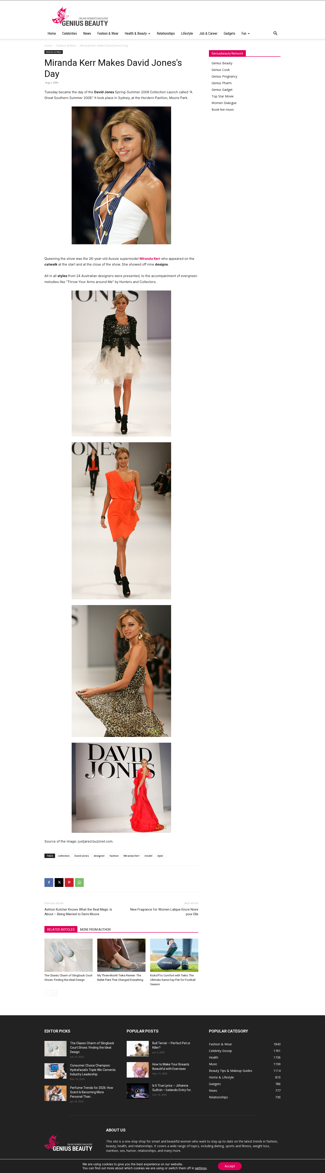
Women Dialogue (224, 103)
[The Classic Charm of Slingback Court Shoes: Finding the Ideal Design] (68, 955)
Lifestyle (187, 33)
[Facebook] (48, 882)
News (87, 33)
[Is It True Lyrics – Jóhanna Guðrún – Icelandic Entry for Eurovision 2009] (138, 1091)
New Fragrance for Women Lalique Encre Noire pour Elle (164, 911)
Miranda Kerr (132, 855)
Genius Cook (221, 70)
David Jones (82, 855)
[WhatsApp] (79, 882)
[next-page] (54, 993)
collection (64, 855)
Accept (230, 1166)
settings (200, 1168)
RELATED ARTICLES (61, 929)
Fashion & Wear (108, 33)
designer (99, 855)
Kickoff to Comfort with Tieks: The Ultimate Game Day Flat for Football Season (172, 980)
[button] (275, 34)
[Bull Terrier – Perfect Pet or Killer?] (138, 1048)
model (148, 855)
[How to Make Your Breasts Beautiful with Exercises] (138, 1070)
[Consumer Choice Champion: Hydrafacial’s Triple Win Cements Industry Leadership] (55, 1071)
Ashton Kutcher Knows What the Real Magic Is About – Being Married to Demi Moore (78, 911)
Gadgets (229, 33)
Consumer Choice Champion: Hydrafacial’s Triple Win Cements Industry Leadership (93, 1070)
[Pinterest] (69, 882)
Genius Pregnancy (224, 76)
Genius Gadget (222, 89)
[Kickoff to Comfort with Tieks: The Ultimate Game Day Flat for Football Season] (174, 955)
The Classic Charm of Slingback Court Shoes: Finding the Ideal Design (92, 1047)
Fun (243, 33)
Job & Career (208, 33)
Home (52, 33)
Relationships (166, 33)
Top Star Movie (223, 96)
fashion (114, 855)
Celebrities (69, 33)
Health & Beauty (136, 33)
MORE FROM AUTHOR (95, 929)
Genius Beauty (222, 63)
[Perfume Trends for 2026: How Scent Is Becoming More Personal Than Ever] (55, 1093)
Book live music (223, 109)
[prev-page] (47, 993)
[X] (59, 882)
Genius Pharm (222, 83)
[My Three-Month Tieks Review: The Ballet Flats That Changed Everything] (121, 955)
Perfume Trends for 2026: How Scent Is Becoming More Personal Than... (91, 1092)
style (160, 855)
